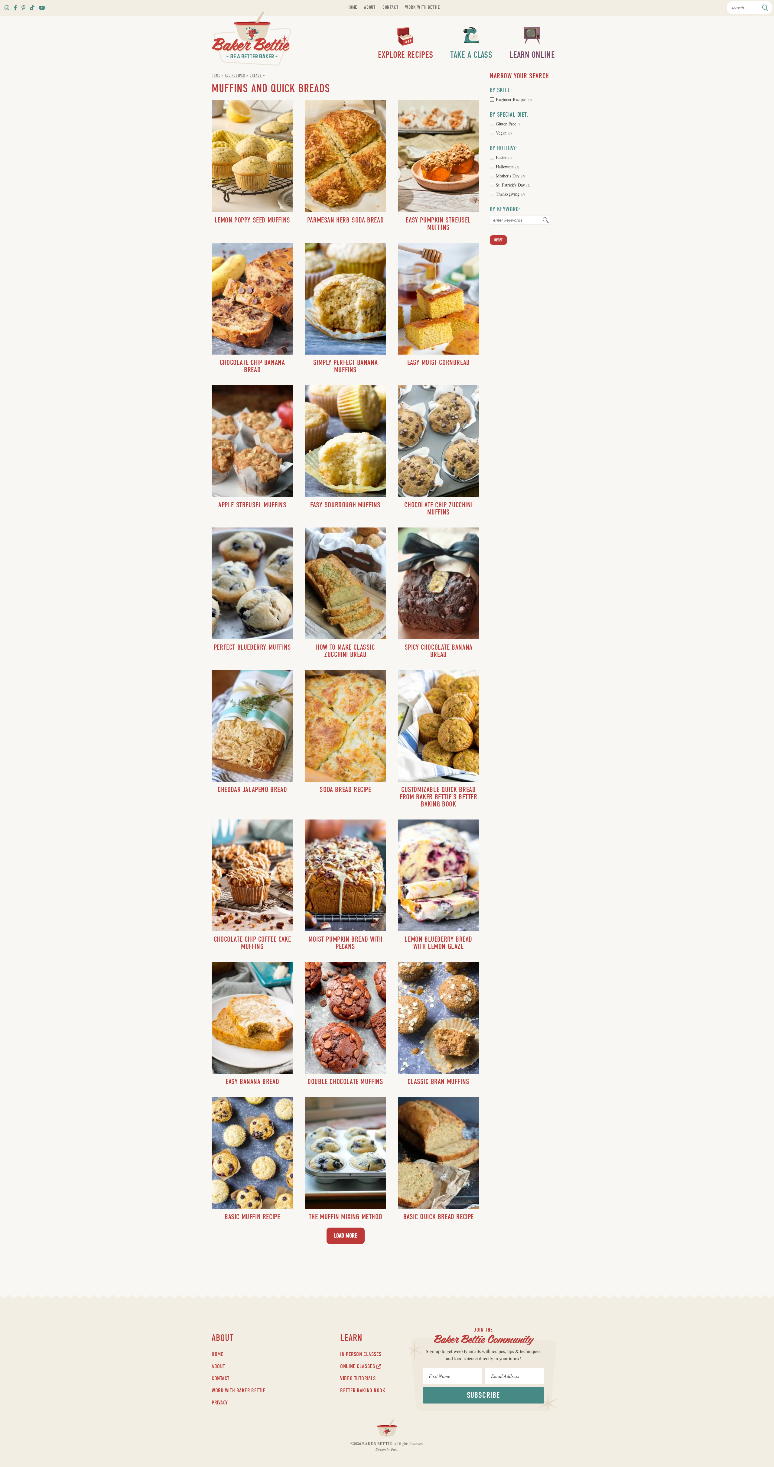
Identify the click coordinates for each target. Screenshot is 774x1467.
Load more (345, 1235)
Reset (498, 240)
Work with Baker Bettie (238, 1390)
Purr (394, 1449)
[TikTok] (32, 7)
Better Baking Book (362, 1390)
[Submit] (765, 7)
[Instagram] (7, 7)
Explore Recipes (405, 55)
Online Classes (358, 1366)
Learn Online (532, 55)
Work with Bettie (422, 7)
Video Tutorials (358, 1378)
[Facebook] (15, 7)
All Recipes (235, 75)
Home (352, 7)
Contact (390, 7)
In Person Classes (361, 1354)
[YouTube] (41, 7)
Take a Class (471, 55)
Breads (256, 75)
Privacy (220, 1402)
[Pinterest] (23, 7)
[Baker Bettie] (251, 38)
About (370, 7)
